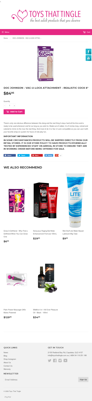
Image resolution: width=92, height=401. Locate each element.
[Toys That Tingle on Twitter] (49, 361)
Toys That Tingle (15, 391)
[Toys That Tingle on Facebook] (55, 361)
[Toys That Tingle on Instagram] (60, 361)
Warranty (7, 369)
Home (6, 38)
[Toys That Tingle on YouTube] (65, 361)
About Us (7, 362)
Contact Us (8, 365)
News (6, 352)
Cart (88, 32)
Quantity (7, 101)
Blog (5, 355)
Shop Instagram (10, 359)
